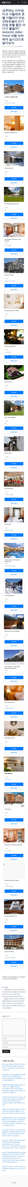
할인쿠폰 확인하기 (9, 103)
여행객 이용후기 (13, 111)
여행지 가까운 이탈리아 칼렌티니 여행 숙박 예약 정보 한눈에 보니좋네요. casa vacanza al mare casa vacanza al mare (13, 1111)
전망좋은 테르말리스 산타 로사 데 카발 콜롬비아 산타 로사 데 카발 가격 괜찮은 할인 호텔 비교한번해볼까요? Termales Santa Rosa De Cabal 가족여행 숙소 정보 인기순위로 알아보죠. (14, 1121)
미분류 (6, 987)
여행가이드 (6, 2)
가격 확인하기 (8, 494)
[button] (18, 2)
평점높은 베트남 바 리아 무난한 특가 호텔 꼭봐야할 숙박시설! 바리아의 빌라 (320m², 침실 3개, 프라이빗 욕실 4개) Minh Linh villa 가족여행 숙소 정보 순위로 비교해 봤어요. (13, 1003)
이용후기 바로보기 (9, 281)
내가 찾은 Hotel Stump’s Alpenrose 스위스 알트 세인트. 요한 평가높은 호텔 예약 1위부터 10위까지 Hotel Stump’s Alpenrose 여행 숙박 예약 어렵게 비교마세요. (13, 1101)
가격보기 (6, 245)
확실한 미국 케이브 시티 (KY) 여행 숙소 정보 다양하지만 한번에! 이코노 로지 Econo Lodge (14, 1168)
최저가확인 (13, 107)
